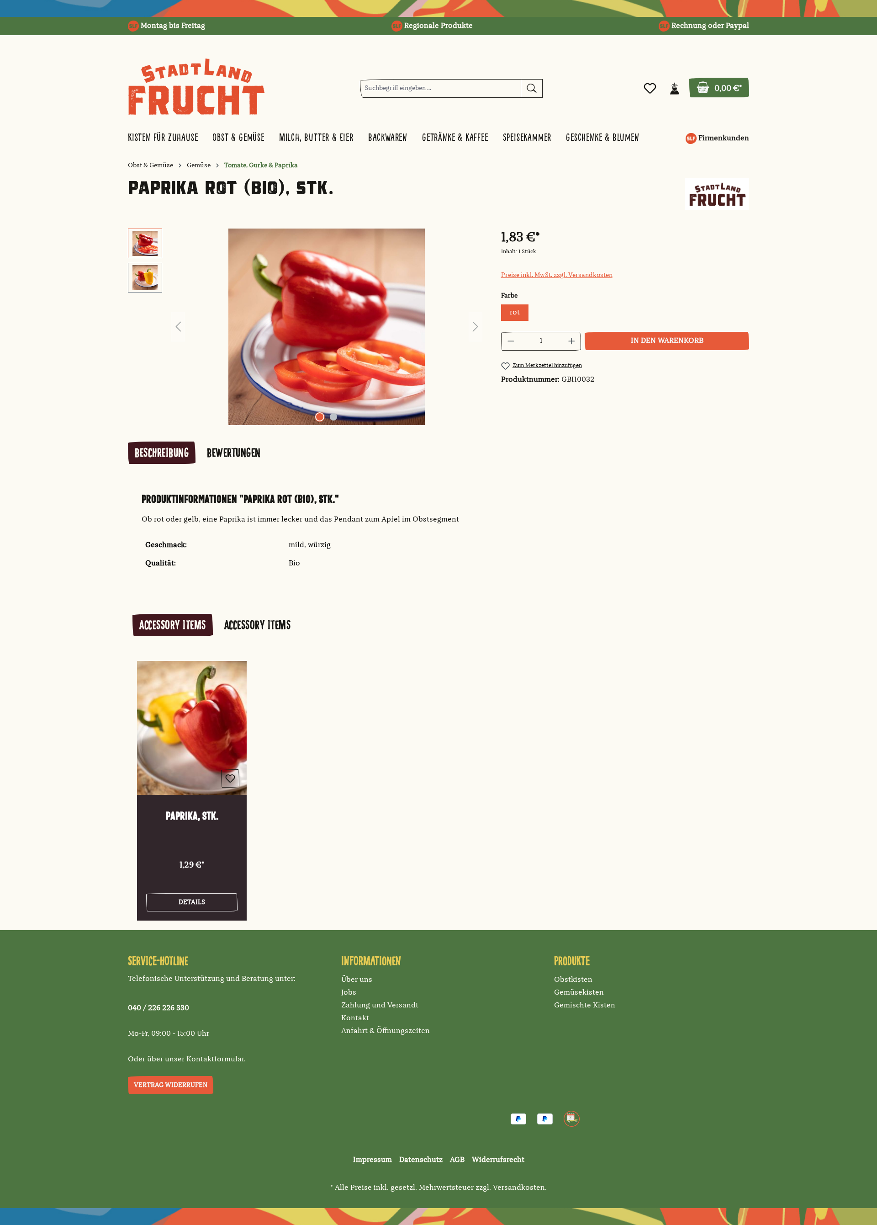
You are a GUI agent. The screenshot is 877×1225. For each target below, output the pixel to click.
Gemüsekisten (579, 992)
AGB (457, 1160)
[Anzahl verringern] (510, 341)
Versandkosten (519, 1188)
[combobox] (440, 88)
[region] (305, 327)
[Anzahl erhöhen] (571, 341)
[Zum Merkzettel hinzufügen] (230, 778)
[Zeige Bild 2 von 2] (333, 417)
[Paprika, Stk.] (192, 728)
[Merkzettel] (650, 88)
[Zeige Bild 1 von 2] (319, 417)
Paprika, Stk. (192, 816)
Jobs (348, 992)
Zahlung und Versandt (379, 1005)
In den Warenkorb (667, 341)
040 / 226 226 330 (158, 1008)
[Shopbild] (326, 327)
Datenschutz (421, 1160)
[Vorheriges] (178, 327)
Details (192, 902)
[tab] (161, 453)
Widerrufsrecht (498, 1160)
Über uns (356, 980)
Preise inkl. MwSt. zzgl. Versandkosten (557, 275)
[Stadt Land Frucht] (717, 194)
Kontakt (355, 1018)
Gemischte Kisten (584, 1005)
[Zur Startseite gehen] (196, 86)
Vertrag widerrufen (170, 1085)
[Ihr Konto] (674, 88)
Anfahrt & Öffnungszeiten (385, 1031)
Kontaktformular (215, 1059)
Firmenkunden (723, 138)
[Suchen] (532, 88)
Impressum (372, 1160)
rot (515, 312)
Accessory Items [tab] (172, 625)
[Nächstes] (475, 327)
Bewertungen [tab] (234, 452)
